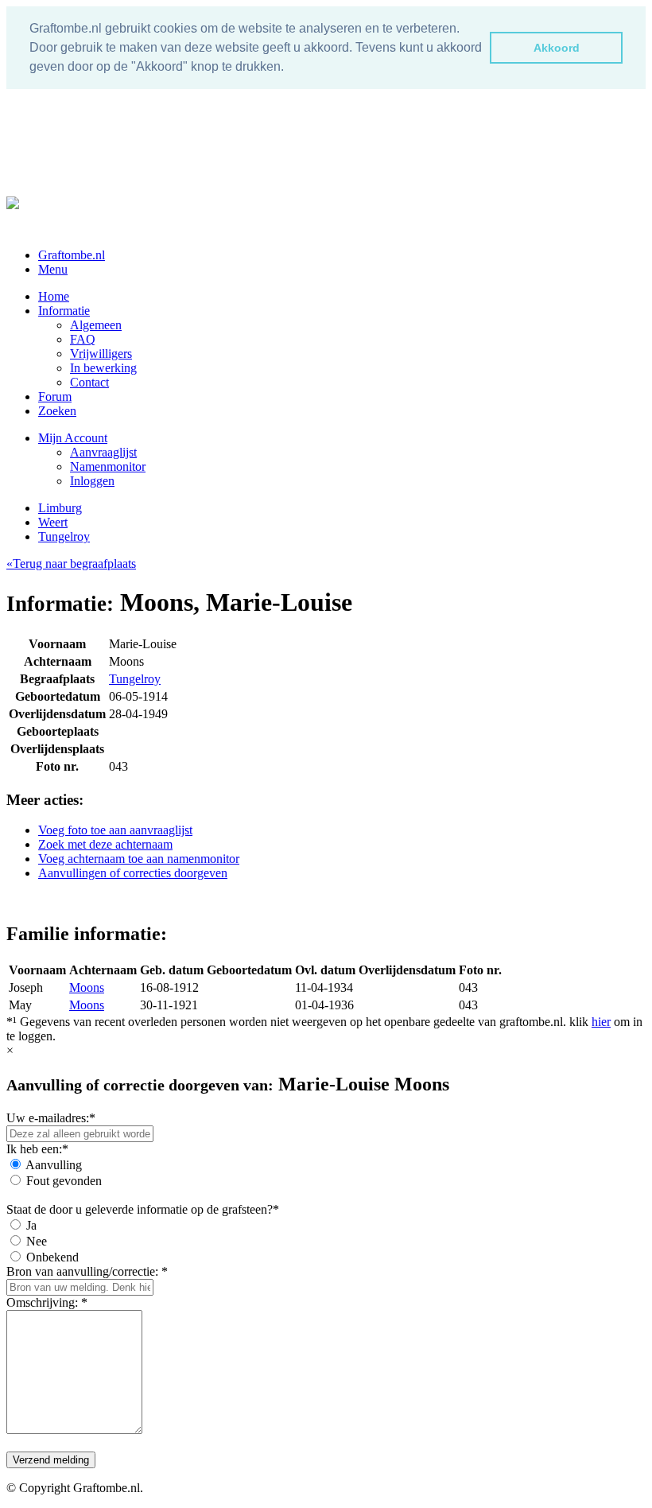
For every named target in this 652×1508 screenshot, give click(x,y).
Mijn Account (72, 438)
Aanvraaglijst (103, 452)
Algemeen (96, 325)
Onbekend (52, 1257)
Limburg (60, 508)
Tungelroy (64, 536)
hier (601, 1021)
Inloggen (92, 481)
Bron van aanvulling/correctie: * (87, 1271)
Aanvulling (53, 1165)
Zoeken (57, 411)
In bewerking (103, 368)
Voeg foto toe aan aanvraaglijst (115, 830)
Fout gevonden (64, 1180)
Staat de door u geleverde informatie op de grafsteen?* (142, 1209)
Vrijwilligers (101, 353)
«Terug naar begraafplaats (71, 563)
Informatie (64, 310)
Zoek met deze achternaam (105, 844)
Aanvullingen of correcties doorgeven (132, 873)
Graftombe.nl (71, 255)
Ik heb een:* (37, 1149)
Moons (86, 987)
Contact (89, 382)
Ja (31, 1225)
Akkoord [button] (557, 47)
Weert (53, 522)
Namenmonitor (108, 466)
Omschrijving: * (46, 1302)
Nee (36, 1241)
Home (53, 296)
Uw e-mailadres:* (50, 1118)
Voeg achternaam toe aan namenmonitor (138, 858)
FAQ (82, 339)
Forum (55, 396)
